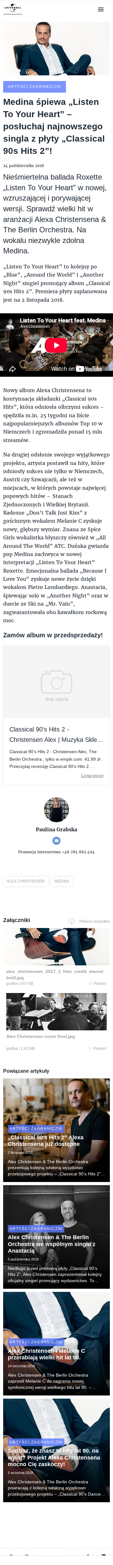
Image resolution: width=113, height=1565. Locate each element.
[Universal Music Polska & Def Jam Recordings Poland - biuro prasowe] (13, 15)
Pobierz (100, 983)
